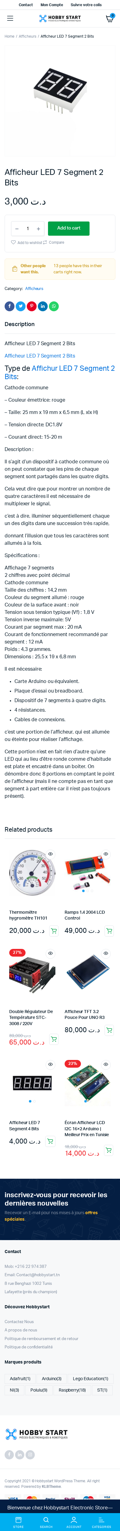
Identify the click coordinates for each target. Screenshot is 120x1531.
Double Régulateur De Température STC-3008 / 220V (31, 1018)
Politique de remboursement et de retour (41, 1339)
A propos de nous (21, 1330)
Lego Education (90, 1379)
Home (9, 36)
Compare (56, 242)
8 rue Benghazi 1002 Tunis (28, 1284)
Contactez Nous (19, 1322)
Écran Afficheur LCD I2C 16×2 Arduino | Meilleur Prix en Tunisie (87, 1129)
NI (14, 1390)
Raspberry (72, 1390)
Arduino (52, 1379)
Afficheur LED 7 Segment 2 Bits (40, 356)
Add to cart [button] (53, 931)
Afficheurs (27, 36)
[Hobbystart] (60, 18)
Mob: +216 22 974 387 (26, 1267)
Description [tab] (19, 324)
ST (102, 1390)
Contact (26, 5)
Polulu (38, 1390)
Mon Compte (52, 5)
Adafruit (20, 1379)
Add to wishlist (30, 243)
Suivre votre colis (86, 5)
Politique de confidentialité (29, 1347)
